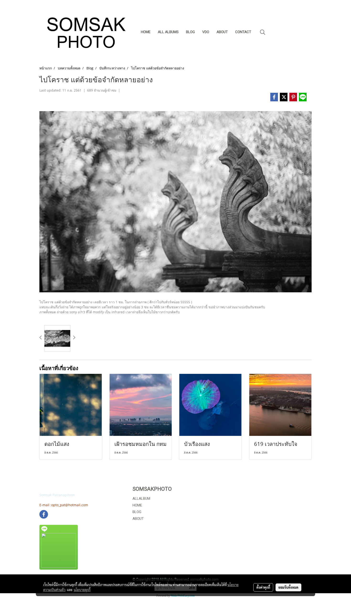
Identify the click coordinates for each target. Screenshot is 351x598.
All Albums (168, 32)
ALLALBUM (141, 498)
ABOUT (138, 518)
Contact (243, 32)
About (222, 32)
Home (145, 32)
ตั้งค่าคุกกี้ (263, 587)
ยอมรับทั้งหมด (288, 587)
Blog (190, 32)
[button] (262, 32)
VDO (205, 32)
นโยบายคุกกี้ (82, 590)
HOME (137, 505)
